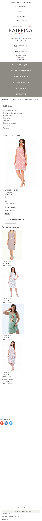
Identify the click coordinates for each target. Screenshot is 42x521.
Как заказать (21, 7)
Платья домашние (9, 123)
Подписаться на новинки (21, 511)
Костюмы (6, 118)
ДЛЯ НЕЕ (12, 99)
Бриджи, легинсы (9, 115)
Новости (21, 94)
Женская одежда (21, 64)
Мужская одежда (21, 70)
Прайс (21, 11)
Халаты (6, 128)
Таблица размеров (10, 223)
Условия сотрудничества (20, 2)
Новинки (21, 88)
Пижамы (6, 120)
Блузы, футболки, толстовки (13, 113)
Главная (5, 99)
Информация (21, 21)
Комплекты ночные (10, 111)
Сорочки (20, 99)
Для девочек (21, 76)
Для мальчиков (21, 82)
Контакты (21, 16)
